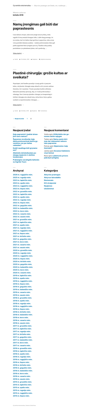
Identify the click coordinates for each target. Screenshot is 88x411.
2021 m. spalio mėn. (21, 225)
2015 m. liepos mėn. (21, 396)
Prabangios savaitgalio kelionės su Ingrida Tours (26, 161)
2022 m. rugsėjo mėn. (22, 200)
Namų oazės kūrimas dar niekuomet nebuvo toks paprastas (56, 141)
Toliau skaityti (18, 53)
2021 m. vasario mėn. (22, 245)
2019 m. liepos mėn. (21, 284)
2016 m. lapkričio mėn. (22, 351)
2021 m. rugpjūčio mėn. (22, 231)
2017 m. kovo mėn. (20, 343)
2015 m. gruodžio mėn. (22, 382)
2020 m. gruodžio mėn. (22, 250)
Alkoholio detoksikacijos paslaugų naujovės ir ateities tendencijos (25, 155)
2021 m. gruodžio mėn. (22, 219)
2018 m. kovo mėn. (20, 317)
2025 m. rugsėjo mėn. (22, 177)
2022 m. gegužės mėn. (22, 205)
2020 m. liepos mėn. (21, 259)
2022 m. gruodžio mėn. (22, 191)
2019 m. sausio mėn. (21, 295)
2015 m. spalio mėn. (21, 387)
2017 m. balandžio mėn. (23, 340)
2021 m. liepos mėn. (21, 233)
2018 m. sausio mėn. (21, 323)
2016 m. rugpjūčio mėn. (22, 359)
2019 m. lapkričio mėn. (22, 275)
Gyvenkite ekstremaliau (22, 5)
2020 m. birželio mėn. (22, 261)
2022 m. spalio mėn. (21, 197)
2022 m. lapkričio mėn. (22, 194)
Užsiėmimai (49, 189)
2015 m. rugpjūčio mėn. (22, 393)
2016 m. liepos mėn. (21, 362)
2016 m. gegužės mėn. (22, 368)
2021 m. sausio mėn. (21, 247)
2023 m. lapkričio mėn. (22, 180)
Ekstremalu (48, 180)
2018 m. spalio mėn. (21, 301)
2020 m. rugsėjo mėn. (22, 253)
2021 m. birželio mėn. (22, 236)
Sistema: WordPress (31, 405)
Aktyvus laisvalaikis (52, 177)
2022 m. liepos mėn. (21, 203)
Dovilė (16, 59)
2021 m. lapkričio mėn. (22, 222)
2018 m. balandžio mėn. (23, 315)
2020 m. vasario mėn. (22, 273)
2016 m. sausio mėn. (21, 379)
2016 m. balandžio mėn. (23, 371)
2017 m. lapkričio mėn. (22, 329)
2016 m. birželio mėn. (22, 365)
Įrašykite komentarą (46, 59)
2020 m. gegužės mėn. (22, 264)
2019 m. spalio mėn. (21, 278)
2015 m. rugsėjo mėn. (22, 390)
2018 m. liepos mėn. (21, 309)
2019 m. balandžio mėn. (23, 289)
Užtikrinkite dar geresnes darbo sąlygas (56, 135)
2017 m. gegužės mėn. (22, 337)
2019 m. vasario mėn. (22, 292)
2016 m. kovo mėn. (20, 373)
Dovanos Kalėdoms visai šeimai (57, 152)
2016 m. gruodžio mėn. (22, 348)
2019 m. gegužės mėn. (22, 287)
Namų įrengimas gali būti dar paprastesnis (35, 26)
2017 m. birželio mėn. (22, 334)
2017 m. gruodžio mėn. (22, 326)
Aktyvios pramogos (52, 175)
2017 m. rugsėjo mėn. (22, 331)
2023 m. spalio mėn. (21, 183)
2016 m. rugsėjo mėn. (22, 357)
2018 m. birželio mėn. (22, 312)
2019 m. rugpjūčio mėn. (22, 281)
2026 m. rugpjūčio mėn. (23, 175)
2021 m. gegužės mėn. (22, 239)
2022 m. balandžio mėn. (23, 208)
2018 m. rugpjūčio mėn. (22, 306)
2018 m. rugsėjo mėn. (22, 303)
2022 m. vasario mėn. (22, 214)
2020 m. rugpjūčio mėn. (23, 256)
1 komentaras (43, 110)
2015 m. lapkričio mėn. (22, 385)
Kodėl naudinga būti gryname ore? (25, 149)
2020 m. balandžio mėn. (23, 267)
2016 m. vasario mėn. (22, 376)
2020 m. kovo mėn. (21, 270)
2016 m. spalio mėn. (21, 354)
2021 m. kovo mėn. (20, 242)
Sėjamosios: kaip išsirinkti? (56, 147)
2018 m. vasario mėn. (22, 320)
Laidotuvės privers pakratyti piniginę (56, 157)
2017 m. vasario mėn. (22, 345)
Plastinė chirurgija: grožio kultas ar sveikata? (40, 75)
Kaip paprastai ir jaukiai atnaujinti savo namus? (25, 135)
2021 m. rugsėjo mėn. (22, 228)
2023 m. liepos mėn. (21, 189)
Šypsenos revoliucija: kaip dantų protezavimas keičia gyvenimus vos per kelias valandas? (25, 142)
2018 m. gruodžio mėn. (22, 298)
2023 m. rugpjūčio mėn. (23, 186)
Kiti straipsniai (50, 183)
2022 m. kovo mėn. (21, 211)
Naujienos (34, 59)
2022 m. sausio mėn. (21, 217)
